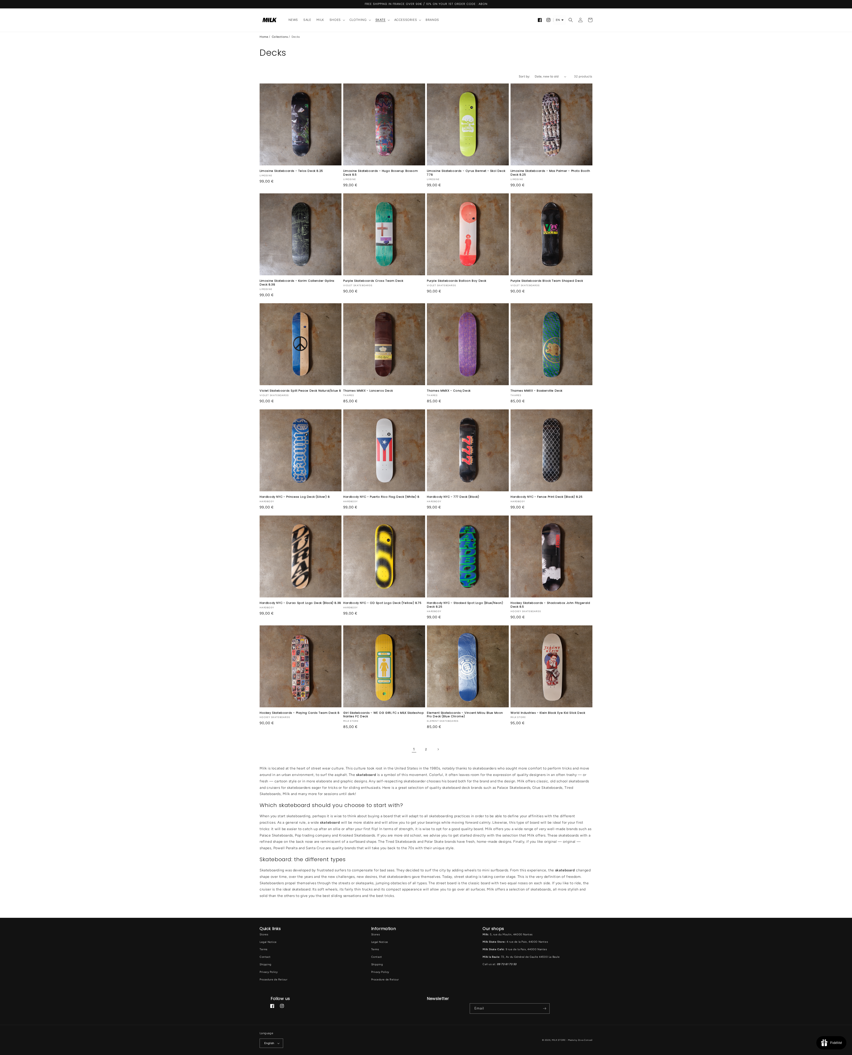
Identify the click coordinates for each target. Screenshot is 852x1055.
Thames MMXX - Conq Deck (449, 391)
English (269, 1043)
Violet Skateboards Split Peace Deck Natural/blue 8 (300, 391)
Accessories (405, 20)
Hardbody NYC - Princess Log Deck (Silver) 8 (295, 497)
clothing (358, 20)
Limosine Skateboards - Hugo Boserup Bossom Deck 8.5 (380, 173)
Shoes (335, 20)
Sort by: (524, 76)
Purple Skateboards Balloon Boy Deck (456, 281)
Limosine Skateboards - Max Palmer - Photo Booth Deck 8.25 (550, 173)
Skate (380, 20)
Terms (264, 949)
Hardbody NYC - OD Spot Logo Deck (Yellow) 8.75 (382, 603)
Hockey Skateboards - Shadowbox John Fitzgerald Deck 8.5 (550, 605)
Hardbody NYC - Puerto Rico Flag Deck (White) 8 (381, 497)
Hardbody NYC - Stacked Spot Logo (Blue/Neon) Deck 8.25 (465, 605)
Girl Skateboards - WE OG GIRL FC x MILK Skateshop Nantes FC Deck (383, 715)
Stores (264, 934)
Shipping (265, 964)
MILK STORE (559, 1040)
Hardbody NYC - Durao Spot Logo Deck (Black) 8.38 (300, 603)
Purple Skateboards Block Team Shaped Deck (547, 281)
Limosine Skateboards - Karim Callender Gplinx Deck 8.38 (297, 283)
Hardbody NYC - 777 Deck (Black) (453, 497)
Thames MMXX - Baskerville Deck (536, 391)
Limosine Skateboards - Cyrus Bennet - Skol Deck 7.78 (466, 173)
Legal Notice (268, 942)
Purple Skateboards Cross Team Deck (373, 281)
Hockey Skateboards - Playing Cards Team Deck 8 (300, 713)
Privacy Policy (269, 972)
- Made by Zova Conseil (579, 1040)
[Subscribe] (544, 1008)
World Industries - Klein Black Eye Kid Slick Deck (548, 713)
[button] (337, 20)
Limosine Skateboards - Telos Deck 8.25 (291, 171)
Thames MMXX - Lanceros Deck (368, 391)
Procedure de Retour (273, 979)
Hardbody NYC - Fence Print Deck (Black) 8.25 (546, 497)
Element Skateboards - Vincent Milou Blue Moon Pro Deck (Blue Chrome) (465, 715)
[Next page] (438, 749)
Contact (265, 956)
